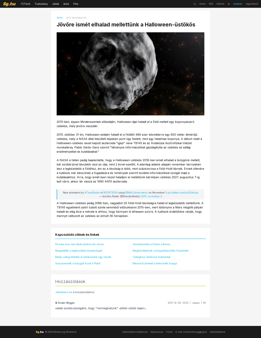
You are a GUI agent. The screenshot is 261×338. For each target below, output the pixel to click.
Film (75, 3)
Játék (55, 3)
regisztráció (252, 3)
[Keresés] (195, 4)
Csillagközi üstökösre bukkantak (152, 256)
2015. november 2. (151, 196)
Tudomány (41, 3)
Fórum (169, 332)
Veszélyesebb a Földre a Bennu (151, 244)
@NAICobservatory (136, 192)
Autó (66, 3)
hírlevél (220, 3)
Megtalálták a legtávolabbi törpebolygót (78, 250)
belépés (237, 3)
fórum (202, 3)
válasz (196, 302)
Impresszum (156, 332)
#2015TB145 (111, 192)
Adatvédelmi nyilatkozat (135, 332)
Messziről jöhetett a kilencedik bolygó (155, 263)
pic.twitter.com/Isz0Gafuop (183, 192)
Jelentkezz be (63, 292)
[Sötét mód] (229, 4)
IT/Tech (25, 3)
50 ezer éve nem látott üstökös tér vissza (79, 244)
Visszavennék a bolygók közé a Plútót (77, 263)
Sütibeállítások (217, 332)
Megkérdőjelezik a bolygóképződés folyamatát (160, 250)
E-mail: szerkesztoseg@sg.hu (191, 332)
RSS (211, 3)
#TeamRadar (92, 192)
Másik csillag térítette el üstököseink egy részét (83, 256)
